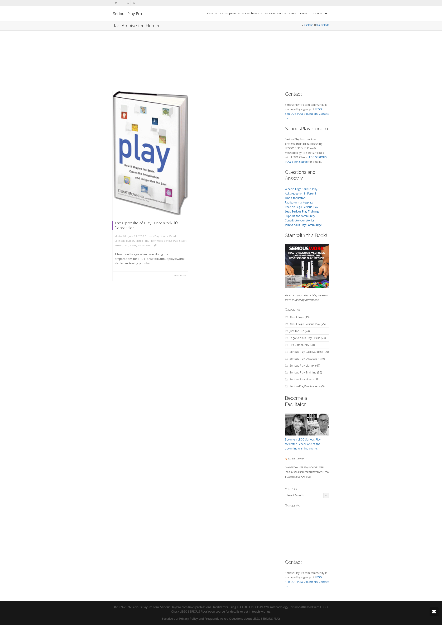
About (210, 13)
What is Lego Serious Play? (302, 189)
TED (125, 245)
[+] (150, 153)
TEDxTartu (144, 245)
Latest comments (297, 459)
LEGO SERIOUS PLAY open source (202, 611)
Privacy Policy (188, 619)
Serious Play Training (303, 372)
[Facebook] (122, 3)
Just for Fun (297, 331)
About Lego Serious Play (305, 324)
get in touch (252, 611)
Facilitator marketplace (299, 202)
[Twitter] (116, 3)
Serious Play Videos (302, 379)
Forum (292, 13)
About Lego (297, 317)
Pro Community (299, 345)
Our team (308, 24)
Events (304, 13)
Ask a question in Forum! (300, 193)
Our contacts (322, 24)
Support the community (300, 216)
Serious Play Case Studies (306, 352)
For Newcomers (274, 13)
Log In (315, 13)
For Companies (228, 13)
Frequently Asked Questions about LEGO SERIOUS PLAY (242, 619)
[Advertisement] (221, 56)
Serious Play (171, 240)
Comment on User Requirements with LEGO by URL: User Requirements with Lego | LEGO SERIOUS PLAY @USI (307, 472)
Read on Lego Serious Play (301, 207)
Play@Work (156, 240)
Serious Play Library (156, 236)
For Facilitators (251, 13)
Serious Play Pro (127, 13)
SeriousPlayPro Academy (305, 386)
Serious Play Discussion (304, 359)
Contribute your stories (300, 220)
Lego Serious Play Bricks (305, 338)
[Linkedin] (128, 3)
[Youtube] (134, 3)
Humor (130, 240)
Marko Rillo (142, 240)
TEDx (133, 245)
